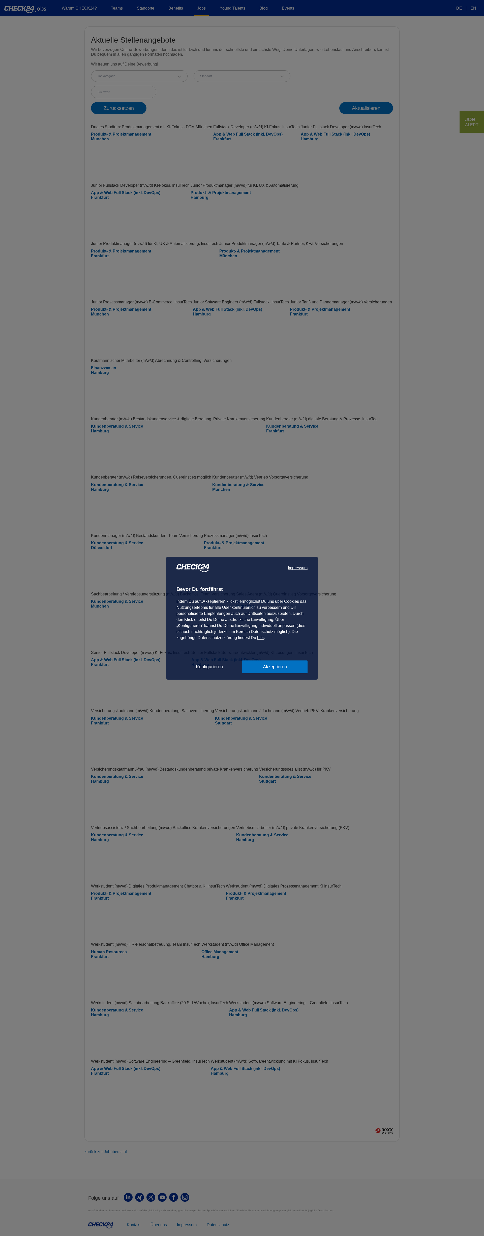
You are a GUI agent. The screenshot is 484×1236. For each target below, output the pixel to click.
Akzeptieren (275, 666)
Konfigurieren (209, 666)
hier (260, 638)
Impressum (298, 568)
